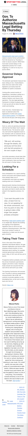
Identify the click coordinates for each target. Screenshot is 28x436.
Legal (4, 404)
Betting (4, 402)
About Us (6, 426)
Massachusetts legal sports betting (12, 56)
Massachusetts (12, 403)
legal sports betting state (17, 220)
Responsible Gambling (14, 428)
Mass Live (10, 285)
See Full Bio (16, 380)
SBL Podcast (20, 426)
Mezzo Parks (19, 33)
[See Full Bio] (21, 381)
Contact (13, 426)
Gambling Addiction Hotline (14, 430)
